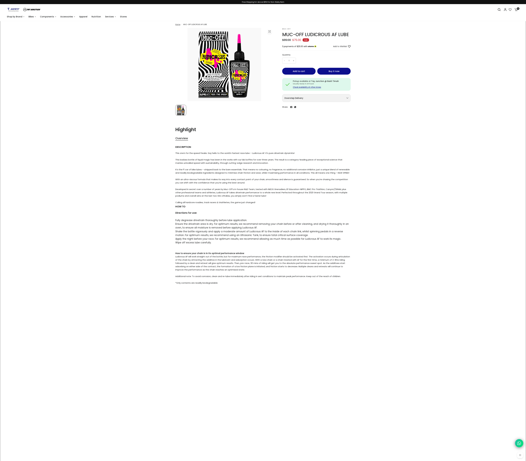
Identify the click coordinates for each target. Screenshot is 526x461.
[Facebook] (291, 107)
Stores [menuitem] (123, 16)
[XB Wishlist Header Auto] (510, 10)
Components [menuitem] (47, 16)
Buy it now (334, 71)
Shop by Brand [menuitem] (14, 16)
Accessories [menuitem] (66, 16)
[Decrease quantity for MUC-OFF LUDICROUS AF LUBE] (284, 61)
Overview (181, 138)
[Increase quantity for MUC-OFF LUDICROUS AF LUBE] (293, 61)
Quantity (286, 55)
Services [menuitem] (109, 16)
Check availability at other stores (307, 87)
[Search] (499, 9)
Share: (285, 107)
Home (177, 24)
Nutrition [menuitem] (96, 16)
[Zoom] (270, 31)
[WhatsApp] (295, 107)
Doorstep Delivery (294, 98)
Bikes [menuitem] (31, 16)
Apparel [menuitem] (83, 16)
